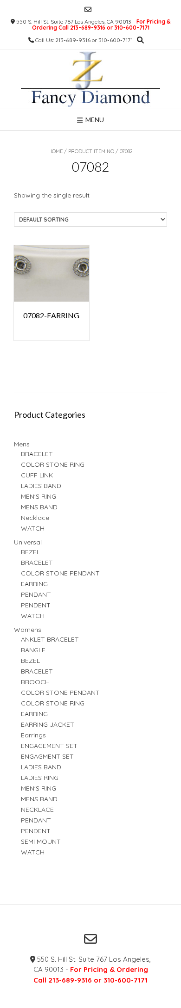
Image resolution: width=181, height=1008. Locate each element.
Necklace (35, 517)
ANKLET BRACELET (50, 639)
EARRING (34, 584)
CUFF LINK (37, 475)
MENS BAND (39, 507)
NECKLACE (37, 809)
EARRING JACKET (47, 724)
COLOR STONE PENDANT (60, 573)
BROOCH (35, 682)
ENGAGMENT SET (47, 756)
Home (55, 151)
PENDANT (36, 594)
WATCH (33, 528)
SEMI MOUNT (41, 841)
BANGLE (33, 650)
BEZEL (30, 552)
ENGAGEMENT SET (49, 746)
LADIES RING (39, 777)
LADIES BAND (41, 486)
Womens (27, 629)
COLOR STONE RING (52, 464)
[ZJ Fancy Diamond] (90, 79)
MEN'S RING (38, 496)
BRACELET (37, 454)
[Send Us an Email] (87, 9)
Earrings (33, 735)
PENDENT (36, 605)
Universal (28, 542)
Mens (22, 444)
